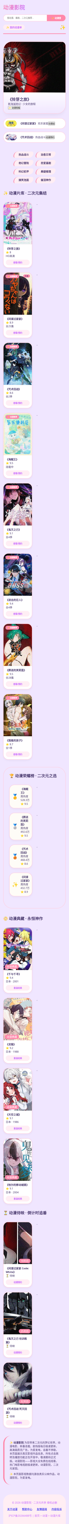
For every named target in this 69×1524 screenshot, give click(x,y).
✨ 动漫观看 (14, 108)
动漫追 (51, 123)
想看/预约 (17, 262)
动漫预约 (50, 137)
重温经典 (18, 988)
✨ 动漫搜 (56, 18)
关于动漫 (12, 1509)
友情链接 (42, 1509)
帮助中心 (27, 1509)
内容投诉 (57, 1509)
